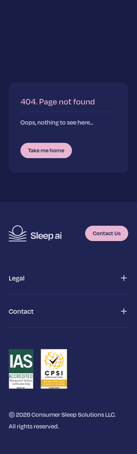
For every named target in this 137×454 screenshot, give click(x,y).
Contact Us (107, 233)
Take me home (46, 150)
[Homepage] (35, 233)
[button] (68, 278)
